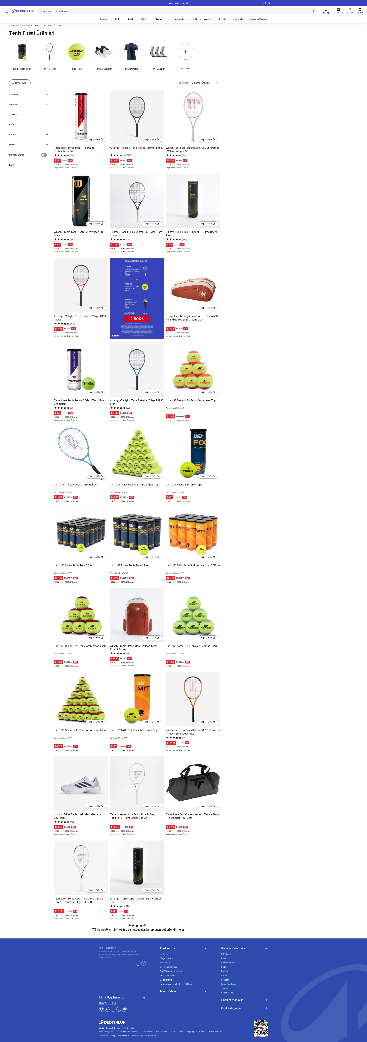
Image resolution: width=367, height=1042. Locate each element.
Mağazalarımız (167, 958)
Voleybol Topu (227, 993)
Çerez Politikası (161, 1032)
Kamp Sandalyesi (229, 984)
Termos (225, 988)
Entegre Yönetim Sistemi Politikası (176, 984)
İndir (187, 3)
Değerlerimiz (166, 980)
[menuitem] (105, 19)
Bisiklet (224, 971)
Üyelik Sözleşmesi (168, 967)
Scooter (225, 980)
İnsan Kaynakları (167, 975)
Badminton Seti (228, 963)
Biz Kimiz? (164, 954)
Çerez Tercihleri (215, 1032)
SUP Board (226, 954)
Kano (223, 958)
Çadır (223, 967)
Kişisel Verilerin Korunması (126, 1032)
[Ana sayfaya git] (22, 11)
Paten (224, 975)
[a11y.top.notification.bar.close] (269, 3)
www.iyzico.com (128, 1028)
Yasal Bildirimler (145, 1032)
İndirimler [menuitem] (239, 19)
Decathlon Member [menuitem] (258, 19)
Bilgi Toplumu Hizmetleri (171, 971)
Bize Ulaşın (165, 963)
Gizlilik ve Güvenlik (177, 1032)
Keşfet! (115, 336)
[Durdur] (264, 3)
